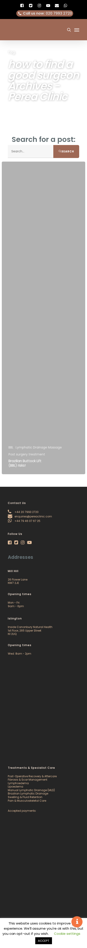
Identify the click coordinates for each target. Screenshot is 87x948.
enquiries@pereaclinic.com (33, 516)
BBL (10, 447)
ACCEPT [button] (43, 941)
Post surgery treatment (26, 454)
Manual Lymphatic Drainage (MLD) (31, 790)
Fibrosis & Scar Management (27, 779)
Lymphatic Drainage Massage (39, 447)
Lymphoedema (18, 783)
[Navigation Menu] (76, 30)
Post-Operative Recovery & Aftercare (32, 776)
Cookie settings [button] (67, 933)
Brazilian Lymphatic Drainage (28, 793)
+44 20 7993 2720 (26, 512)
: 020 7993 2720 (47, 13)
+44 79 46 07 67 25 (27, 521)
